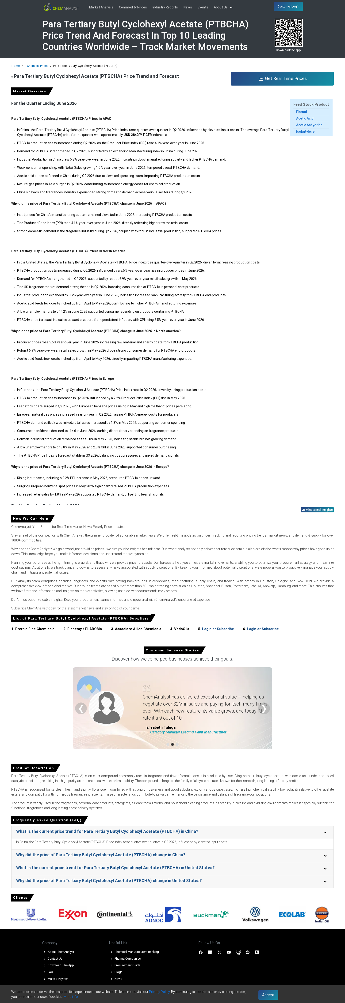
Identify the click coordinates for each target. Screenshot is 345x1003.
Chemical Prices (37, 66)
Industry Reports (165, 7)
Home (16, 66)
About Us (221, 7)
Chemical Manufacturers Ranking (136, 952)
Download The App (60, 965)
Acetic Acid (305, 118)
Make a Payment (58, 978)
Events (203, 7)
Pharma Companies (127, 958)
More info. (71, 997)
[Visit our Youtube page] (229, 952)
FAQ (50, 972)
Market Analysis (101, 7)
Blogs (118, 972)
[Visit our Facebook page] (201, 952)
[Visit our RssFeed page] (257, 952)
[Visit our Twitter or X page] (219, 952)
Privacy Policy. (159, 992)
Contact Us (54, 958)
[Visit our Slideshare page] (238, 952)
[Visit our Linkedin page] (210, 952)
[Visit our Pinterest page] (247, 952)
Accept (268, 995)
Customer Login (288, 6)
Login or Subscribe (218, 629)
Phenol (301, 112)
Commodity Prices (133, 7)
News (188, 7)
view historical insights (317, 509)
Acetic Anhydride (309, 125)
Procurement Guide (127, 965)
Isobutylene (305, 131)
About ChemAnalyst (60, 952)
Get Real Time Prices (285, 78)
